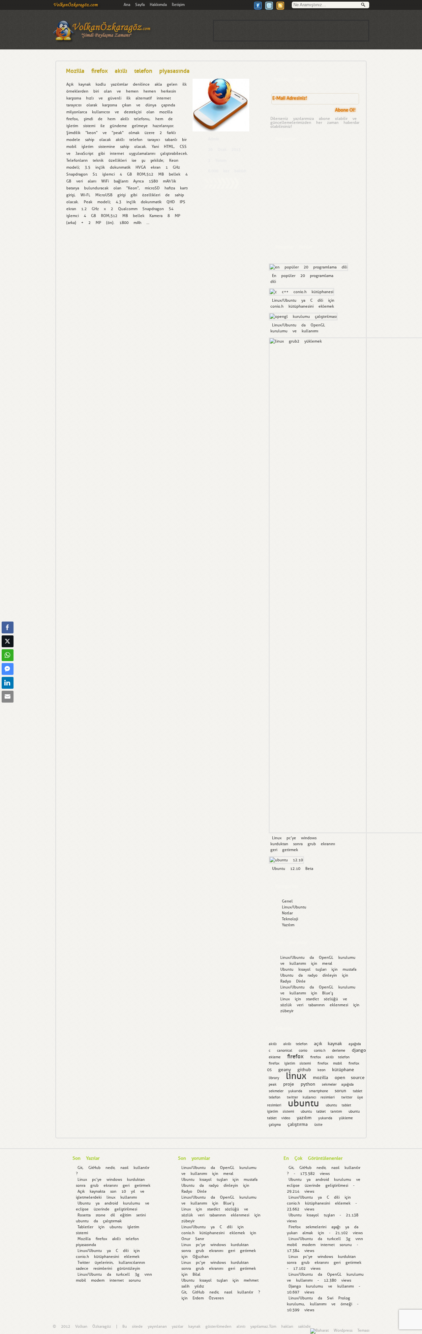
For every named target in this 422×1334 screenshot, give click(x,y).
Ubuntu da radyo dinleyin (308, 975)
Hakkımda (158, 4)
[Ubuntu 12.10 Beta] (285, 860)
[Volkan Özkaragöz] (77, 7)
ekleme (275, 1057)
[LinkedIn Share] (8, 683)
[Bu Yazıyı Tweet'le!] (269, 8)
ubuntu (303, 1103)
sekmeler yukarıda (285, 1091)
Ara (365, 6)
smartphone (318, 1091)
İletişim (178, 4)
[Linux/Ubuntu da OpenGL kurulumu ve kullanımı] (302, 316)
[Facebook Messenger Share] (8, 669)
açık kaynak (328, 1043)
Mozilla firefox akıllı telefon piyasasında (128, 71)
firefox (295, 1056)
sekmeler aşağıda (338, 1084)
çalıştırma (297, 1124)
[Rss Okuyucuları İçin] (280, 8)
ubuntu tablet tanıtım (321, 1111)
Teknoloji (290, 919)
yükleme (346, 1118)
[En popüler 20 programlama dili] (307, 267)
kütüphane (343, 1069)
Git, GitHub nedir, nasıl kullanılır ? (220, 1292)
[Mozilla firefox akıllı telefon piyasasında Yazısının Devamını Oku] (221, 188)
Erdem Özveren (208, 1298)
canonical (284, 1050)
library (274, 1078)
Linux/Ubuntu (294, 907)
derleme (338, 1050)
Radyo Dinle (293, 981)
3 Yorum (217, 160)
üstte (318, 1125)
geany (284, 1069)
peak (273, 1084)
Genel (287, 901)
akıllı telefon (295, 1044)
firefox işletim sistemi (290, 1063)
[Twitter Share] (8, 641)
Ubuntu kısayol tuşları (303, 969)
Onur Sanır (192, 1239)
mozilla (320, 1077)
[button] (8, 709)
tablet (357, 1091)
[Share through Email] (8, 697)
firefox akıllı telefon (329, 1057)
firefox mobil (329, 1063)
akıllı (273, 1044)
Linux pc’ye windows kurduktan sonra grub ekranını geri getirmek (302, 844)
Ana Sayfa (134, 4)
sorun (340, 1091)
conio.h (319, 1050)
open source (350, 1077)
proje (288, 1084)
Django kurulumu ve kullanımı (321, 1286)
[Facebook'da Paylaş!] (258, 8)
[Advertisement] (291, 31)
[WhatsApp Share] (8, 655)
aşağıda (354, 1044)
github (304, 1069)
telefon (274, 1097)
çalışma (275, 1125)
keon (321, 1070)
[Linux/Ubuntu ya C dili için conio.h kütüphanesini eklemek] (300, 292)
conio (303, 1050)
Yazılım (288, 925)
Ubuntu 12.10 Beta (292, 868)
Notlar (287, 913)
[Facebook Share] (8, 627)
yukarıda (325, 1118)
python (308, 1084)
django (359, 1050)
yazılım (304, 1118)
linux (296, 1075)
